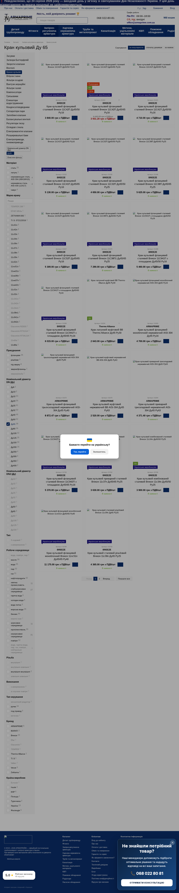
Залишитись (99, 452)
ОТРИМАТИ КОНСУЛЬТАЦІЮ (147, 882)
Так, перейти (80, 452)
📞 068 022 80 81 (146, 873)
